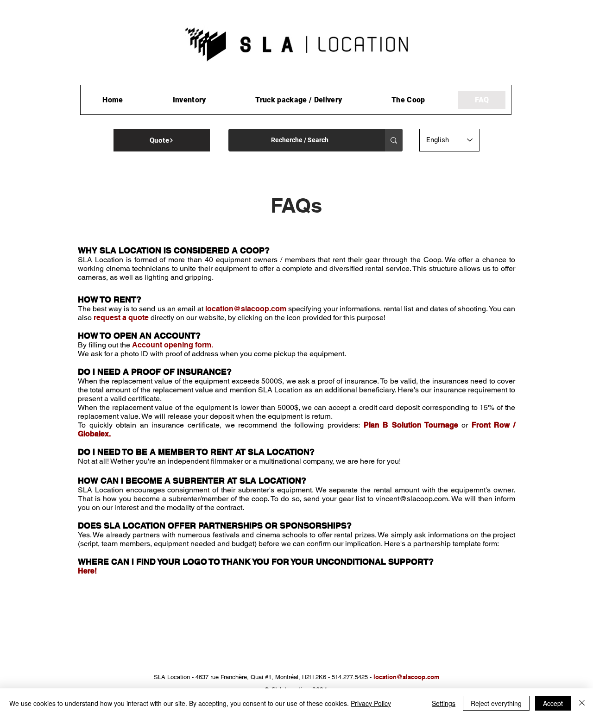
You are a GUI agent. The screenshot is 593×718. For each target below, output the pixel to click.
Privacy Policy (371, 703)
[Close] (581, 703)
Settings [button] (443, 703)
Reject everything (496, 703)
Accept (553, 703)
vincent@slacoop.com (412, 498)
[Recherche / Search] (394, 140)
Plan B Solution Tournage (411, 425)
